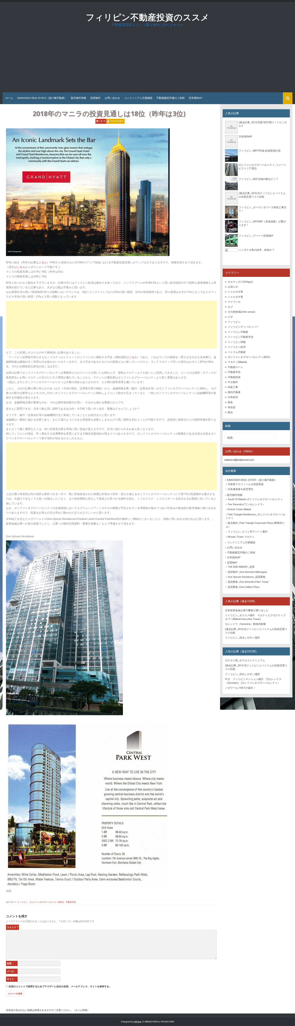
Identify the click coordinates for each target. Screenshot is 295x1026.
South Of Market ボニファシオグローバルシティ (255, 499)
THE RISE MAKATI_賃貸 (241, 566)
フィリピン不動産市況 (240, 336)
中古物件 (233, 382)
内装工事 (233, 387)
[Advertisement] (147, 61)
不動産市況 (71, 902)
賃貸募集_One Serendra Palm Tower (248, 581)
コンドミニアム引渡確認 (138, 98)
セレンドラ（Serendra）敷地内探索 (245, 624)
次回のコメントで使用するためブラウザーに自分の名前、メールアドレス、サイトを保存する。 (60, 986)
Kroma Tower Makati (239, 509)
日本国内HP (195, 98)
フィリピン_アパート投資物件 (256, 235)
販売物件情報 (78, 98)
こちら (43, 262)
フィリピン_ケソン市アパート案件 (248, 531)
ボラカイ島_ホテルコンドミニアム (245, 660)
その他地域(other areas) (241, 311)
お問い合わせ (112, 98)
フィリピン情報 (237, 342)
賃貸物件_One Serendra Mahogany (247, 572)
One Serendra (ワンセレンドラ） (246, 504)
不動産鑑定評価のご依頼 (170, 98)
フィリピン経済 (237, 347)
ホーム (9, 98)
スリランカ (234, 301)
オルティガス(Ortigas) (240, 281)
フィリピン (22, 902)
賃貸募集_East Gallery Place (243, 587)
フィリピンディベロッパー (243, 326)
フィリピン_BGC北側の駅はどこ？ (258, 179)
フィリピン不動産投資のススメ (147, 17)
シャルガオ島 (235, 291)
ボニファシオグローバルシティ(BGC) (47, 902)
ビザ (230, 317)
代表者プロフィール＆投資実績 (246, 484)
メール (10, 971)
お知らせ (233, 286)
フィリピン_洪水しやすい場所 (242, 637)
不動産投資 (234, 377)
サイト (10, 979)
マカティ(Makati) (237, 362)
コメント (12, 927)
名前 (9, 963)
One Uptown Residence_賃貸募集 (246, 576)
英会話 (231, 407)
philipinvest (117, 121)
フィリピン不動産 (238, 332)
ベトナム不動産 (237, 352)
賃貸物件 (95, 98)
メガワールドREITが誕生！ (240, 687)
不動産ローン (235, 367)
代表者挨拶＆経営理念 (240, 489)
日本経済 (233, 397)
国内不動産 (234, 392)
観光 (230, 412)
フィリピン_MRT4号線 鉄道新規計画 (259, 150)
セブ (230, 306)
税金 (230, 402)
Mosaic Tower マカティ (241, 536)
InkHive (137, 1021)
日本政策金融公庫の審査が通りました (247, 610)
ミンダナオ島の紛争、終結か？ (257, 249)
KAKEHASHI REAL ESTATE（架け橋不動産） (42, 98)
